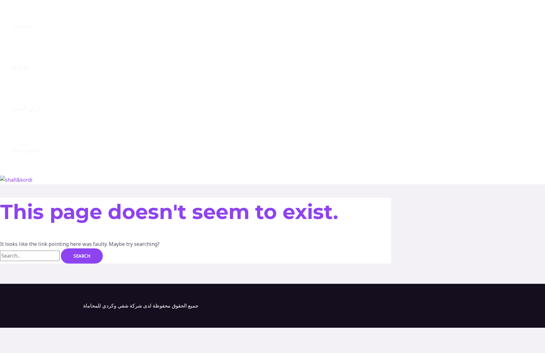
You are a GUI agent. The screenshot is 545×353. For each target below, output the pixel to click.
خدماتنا (21, 67)
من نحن (22, 25)
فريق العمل (27, 108)
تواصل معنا (26, 150)
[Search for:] (30, 255)
